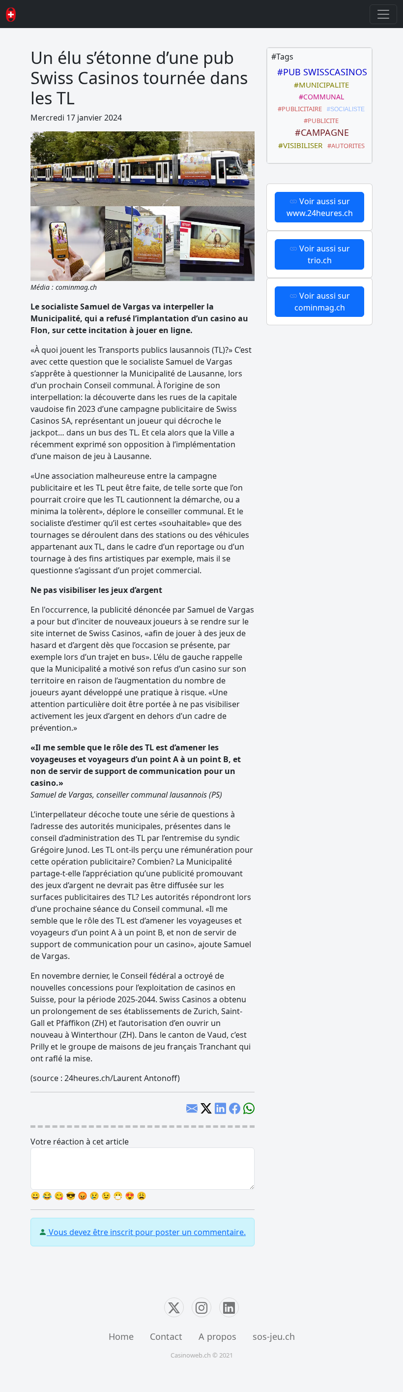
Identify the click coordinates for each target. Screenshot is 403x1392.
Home (121, 1336)
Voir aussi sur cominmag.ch (322, 301)
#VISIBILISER (298, 145)
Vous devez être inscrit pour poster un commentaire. (146, 1232)
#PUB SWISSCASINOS (319, 72)
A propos (217, 1336)
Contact (166, 1336)
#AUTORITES (344, 145)
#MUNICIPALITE (319, 85)
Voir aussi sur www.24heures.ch (320, 207)
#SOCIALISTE (344, 109)
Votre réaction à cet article (79, 1141)
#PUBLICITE (320, 120)
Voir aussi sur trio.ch (323, 254)
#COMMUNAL (319, 96)
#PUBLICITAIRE (298, 108)
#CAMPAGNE (319, 132)
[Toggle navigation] (383, 14)
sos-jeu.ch (274, 1336)
